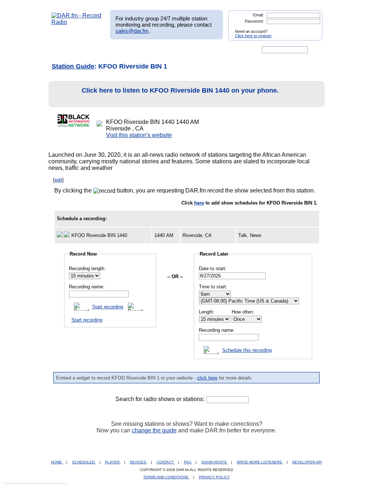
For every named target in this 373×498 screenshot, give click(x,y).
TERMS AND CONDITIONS (166, 477)
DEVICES (138, 462)
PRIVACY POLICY (214, 477)
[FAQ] (192, 50)
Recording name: (87, 286)
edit (58, 180)
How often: (243, 312)
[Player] (135, 50)
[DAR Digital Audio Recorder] (63, 50)
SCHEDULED (84, 462)
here (199, 203)
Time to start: (213, 286)
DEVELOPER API (307, 462)
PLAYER (113, 462)
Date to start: (213, 268)
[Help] (165, 50)
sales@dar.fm (132, 31)
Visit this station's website (139, 135)
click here (207, 378)
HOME (57, 462)
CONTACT (166, 462)
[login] (311, 28)
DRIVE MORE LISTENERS (260, 462)
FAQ (188, 462)
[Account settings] (221, 50)
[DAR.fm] (76, 22)
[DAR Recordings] (99, 50)
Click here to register (253, 36)
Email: (258, 15)
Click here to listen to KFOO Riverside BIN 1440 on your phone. (180, 90)
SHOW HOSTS (214, 462)
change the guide (154, 430)
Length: (207, 312)
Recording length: (87, 268)
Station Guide (73, 66)
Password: (254, 21)
